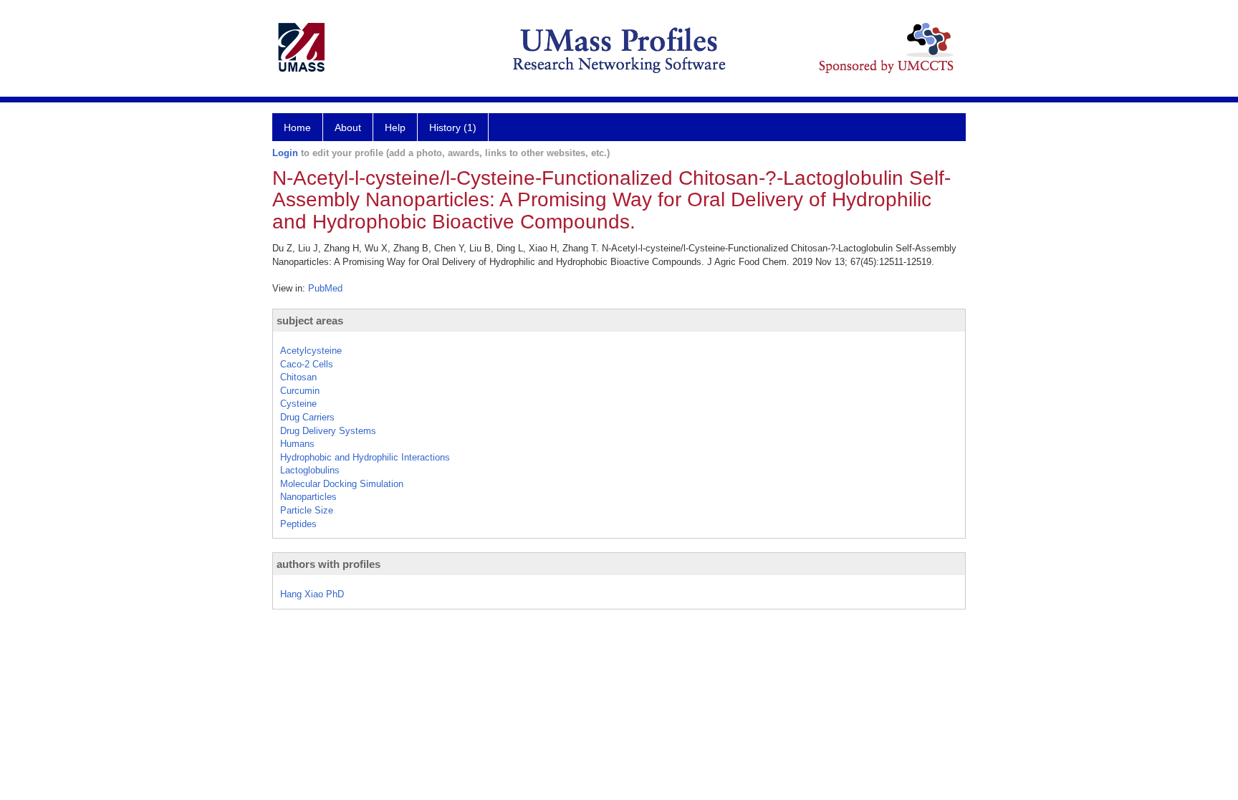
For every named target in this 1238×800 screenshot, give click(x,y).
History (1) (452, 127)
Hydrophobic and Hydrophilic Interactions (365, 457)
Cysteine (298, 403)
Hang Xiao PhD (312, 594)
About (348, 127)
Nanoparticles (308, 496)
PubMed (325, 288)
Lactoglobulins (310, 470)
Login (285, 153)
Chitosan (298, 377)
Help (395, 127)
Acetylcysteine (311, 350)
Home (297, 127)
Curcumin (300, 390)
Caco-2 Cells (306, 364)
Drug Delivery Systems (328, 430)
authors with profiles (328, 564)
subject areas (310, 320)
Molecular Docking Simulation (341, 483)
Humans (297, 443)
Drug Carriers (307, 417)
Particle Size (306, 510)
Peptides (298, 524)
